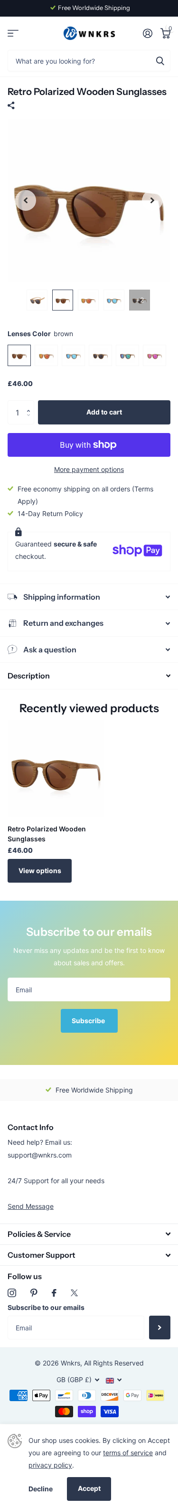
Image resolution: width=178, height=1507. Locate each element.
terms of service (128, 1453)
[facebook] (54, 1293)
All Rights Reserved (114, 1363)
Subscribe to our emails (46, 1307)
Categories (13, 33)
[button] (30, 404)
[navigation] (25, 200)
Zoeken (160, 60)
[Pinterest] (33, 1293)
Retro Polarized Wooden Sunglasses (47, 834)
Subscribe (89, 1021)
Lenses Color (40, 334)
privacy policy (50, 1465)
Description (29, 675)
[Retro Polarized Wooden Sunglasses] (56, 768)
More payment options (89, 469)
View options (40, 871)
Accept (89, 1488)
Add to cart (104, 412)
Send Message (31, 1206)
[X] (74, 1293)
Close (89, 1234)
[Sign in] (147, 33)
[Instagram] (12, 1293)
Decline (40, 1489)
